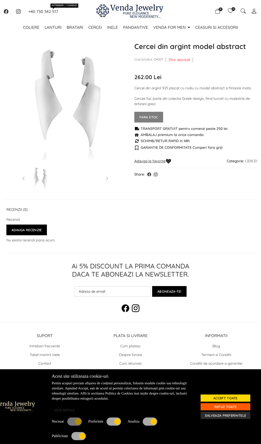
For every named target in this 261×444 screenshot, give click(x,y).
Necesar (58, 422)
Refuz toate (225, 407)
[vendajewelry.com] (36, 406)
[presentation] (23, 177)
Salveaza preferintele (225, 415)
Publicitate (60, 436)
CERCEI (95, 27)
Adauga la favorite (150, 161)
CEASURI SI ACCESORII (216, 27)
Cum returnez (130, 363)
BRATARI (75, 27)
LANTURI (53, 27)
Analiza (133, 422)
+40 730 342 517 (43, 11)
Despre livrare (130, 354)
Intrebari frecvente (45, 346)
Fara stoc (148, 117)
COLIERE (31, 27)
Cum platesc (130, 346)
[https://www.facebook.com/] (6, 11)
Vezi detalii (64, 410)
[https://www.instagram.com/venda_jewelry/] (18, 11)
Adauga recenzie (26, 230)
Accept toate (225, 398)
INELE (112, 27)
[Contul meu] (254, 11)
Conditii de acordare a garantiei (216, 363)
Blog (216, 346)
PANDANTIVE (135, 27)
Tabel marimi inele (45, 354)
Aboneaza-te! (169, 291)
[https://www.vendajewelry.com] (130, 11)
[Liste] (230, 11)
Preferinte (95, 422)
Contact (44, 363)
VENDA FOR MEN (169, 27)
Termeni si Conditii (216, 354)
